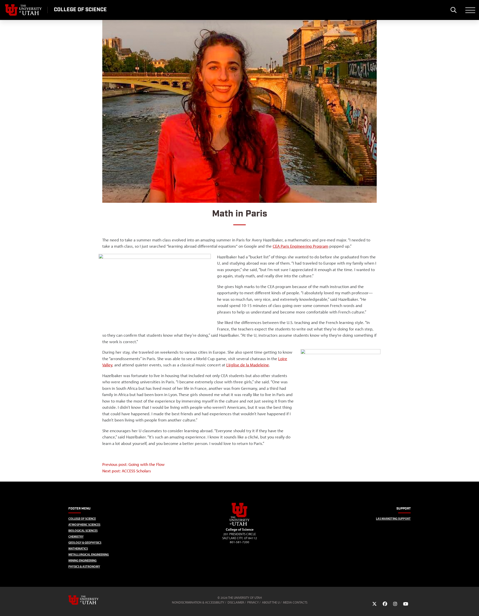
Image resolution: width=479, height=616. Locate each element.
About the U (271, 602)
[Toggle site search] (453, 10)
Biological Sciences (83, 530)
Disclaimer (236, 602)
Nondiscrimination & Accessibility (198, 602)
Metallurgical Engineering (88, 554)
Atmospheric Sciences (84, 524)
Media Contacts (295, 602)
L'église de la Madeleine (247, 364)
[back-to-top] (473, 606)
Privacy (253, 602)
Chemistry (76, 536)
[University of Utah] (90, 600)
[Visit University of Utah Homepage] (23, 10)
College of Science (82, 518)
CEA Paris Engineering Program (300, 246)
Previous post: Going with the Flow (133, 464)
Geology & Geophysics (84, 542)
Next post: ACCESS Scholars (126, 470)
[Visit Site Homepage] (239, 524)
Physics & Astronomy (84, 566)
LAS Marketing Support (393, 518)
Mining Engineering (82, 560)
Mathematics (78, 548)
